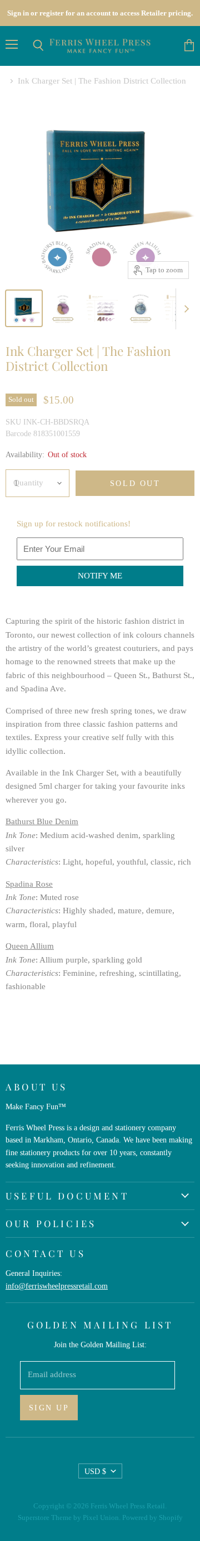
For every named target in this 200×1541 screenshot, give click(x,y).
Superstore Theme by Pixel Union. (69, 1517)
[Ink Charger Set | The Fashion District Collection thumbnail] (24, 308)
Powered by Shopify (152, 1517)
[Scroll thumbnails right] (184, 308)
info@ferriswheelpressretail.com (57, 1285)
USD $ (95, 1471)
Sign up (49, 1407)
